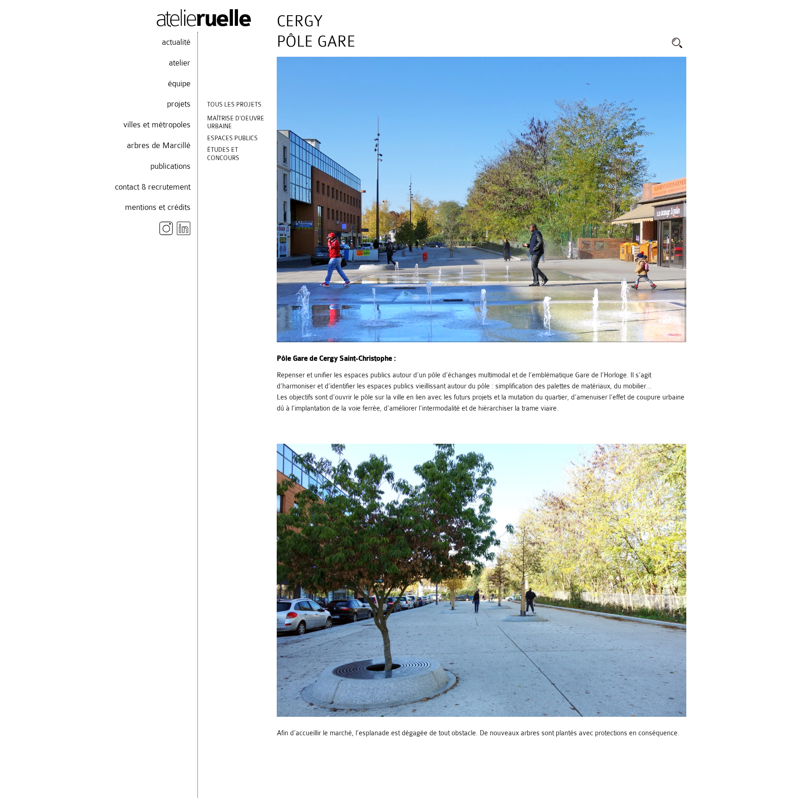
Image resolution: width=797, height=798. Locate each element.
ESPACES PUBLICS (232, 138)
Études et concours (223, 153)
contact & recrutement (152, 186)
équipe (179, 83)
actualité (176, 42)
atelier (179, 62)
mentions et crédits (157, 207)
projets (178, 103)
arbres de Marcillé (158, 145)
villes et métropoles (156, 124)
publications (170, 166)
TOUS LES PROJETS (234, 104)
